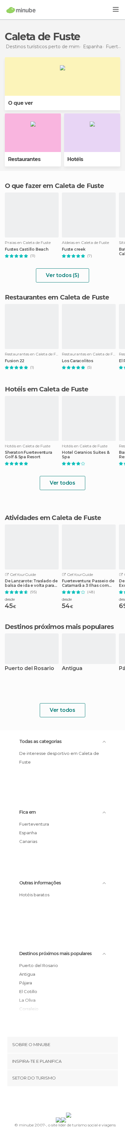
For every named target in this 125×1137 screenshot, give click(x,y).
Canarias (28, 841)
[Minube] (21, 9)
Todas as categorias (40, 741)
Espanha (28, 832)
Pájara (25, 982)
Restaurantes (24, 159)
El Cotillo (28, 991)
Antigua (72, 668)
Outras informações (40, 883)
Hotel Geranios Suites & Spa (85, 454)
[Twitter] (61, 1101)
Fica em (27, 812)
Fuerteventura (34, 824)
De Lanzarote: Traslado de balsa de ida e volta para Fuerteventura (31, 583)
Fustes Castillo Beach (26, 249)
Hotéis (75, 159)
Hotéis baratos (34, 894)
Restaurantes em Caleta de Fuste (57, 297)
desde (10, 599)
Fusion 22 (14, 361)
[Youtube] (77, 1101)
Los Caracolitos (77, 361)
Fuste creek (74, 249)
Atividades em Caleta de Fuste (53, 518)
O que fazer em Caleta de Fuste (54, 186)
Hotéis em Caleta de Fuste (46, 389)
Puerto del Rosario (29, 668)
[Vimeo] (69, 1101)
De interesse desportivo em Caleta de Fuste (59, 758)
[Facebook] (52, 1101)
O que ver (20, 103)
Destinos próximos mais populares (59, 626)
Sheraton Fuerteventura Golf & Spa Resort (28, 454)
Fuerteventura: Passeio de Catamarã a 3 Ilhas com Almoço (88, 583)
